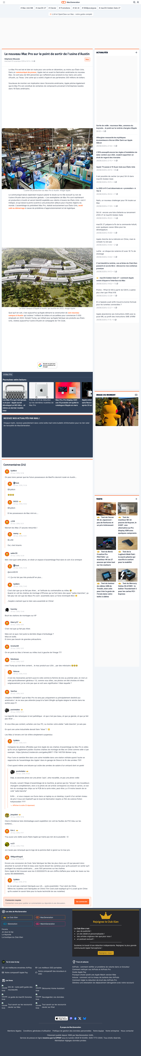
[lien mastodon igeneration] (71, 1018)
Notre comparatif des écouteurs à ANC (52, 972)
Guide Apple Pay (79, 972)
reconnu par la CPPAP (52, 1038)
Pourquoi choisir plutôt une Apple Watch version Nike (94, 975)
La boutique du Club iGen (12, 937)
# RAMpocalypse (89, 8)
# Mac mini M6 (27, 8)
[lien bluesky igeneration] (84, 1018)
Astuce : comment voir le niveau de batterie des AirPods (95, 977)
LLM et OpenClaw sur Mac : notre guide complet (72, 14)
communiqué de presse (26, 72)
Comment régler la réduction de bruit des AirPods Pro (94, 980)
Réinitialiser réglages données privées (70, 1040)
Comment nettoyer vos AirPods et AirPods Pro (91, 969)
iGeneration (12, 924)
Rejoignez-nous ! (106, 953)
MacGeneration (46, 917)
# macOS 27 (41, 8)
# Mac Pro (8, 374)
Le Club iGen (12, 917)
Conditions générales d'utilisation (37, 1031)
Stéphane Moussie (12, 59)
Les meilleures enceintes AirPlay (18, 968)
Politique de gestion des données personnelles (72, 1031)
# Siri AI (76, 8)
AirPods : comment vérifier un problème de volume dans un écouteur (100, 967)
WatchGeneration (47, 924)
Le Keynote (6, 934)
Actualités (102, 52)
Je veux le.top (7, 932)
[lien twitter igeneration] (79, 1018)
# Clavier (52, 8)
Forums (5, 929)
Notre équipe (98, 1031)
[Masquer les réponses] (5, 498)
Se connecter (81, 901)
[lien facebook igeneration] (75, 1018)
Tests (99, 499)
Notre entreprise (112, 1031)
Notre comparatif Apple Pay (16, 972)
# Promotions (64, 8)
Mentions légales (14, 1031)
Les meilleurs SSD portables (50, 968)
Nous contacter (127, 1031)
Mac (87, 59)
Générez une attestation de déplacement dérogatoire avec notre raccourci (103, 983)
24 (32, 61)
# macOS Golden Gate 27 (109, 8)
